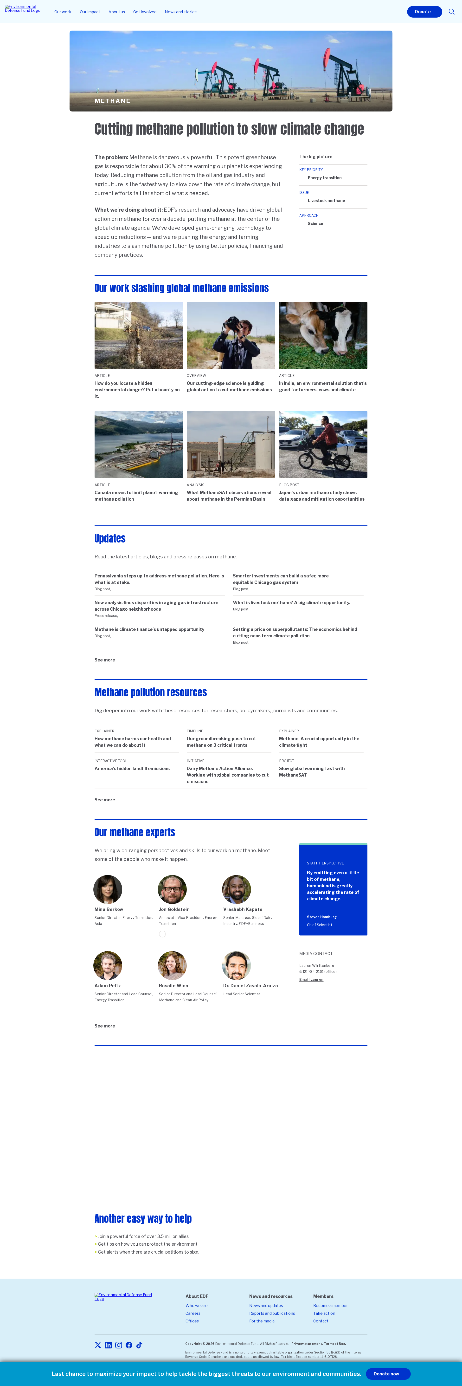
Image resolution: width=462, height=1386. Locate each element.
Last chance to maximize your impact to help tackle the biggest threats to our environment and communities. (206, 1374)
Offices (192, 1321)
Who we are (197, 1305)
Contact (320, 1321)
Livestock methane (326, 200)
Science (315, 223)
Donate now (386, 1373)
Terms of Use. (335, 1344)
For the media (262, 1321)
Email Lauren (311, 979)
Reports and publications (272, 1313)
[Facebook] (129, 1345)
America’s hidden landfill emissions (132, 768)
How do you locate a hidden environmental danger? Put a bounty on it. (137, 390)
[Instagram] (118, 1345)
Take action (324, 1313)
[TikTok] (139, 1345)
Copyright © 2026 (200, 1344)
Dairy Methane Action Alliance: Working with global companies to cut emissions (228, 775)
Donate (423, 11)
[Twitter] (98, 1345)
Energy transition (325, 178)
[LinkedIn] (108, 1345)
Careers (193, 1313)
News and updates (266, 1305)
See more (105, 659)
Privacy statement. (307, 1344)
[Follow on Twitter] (162, 934)
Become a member (330, 1305)
